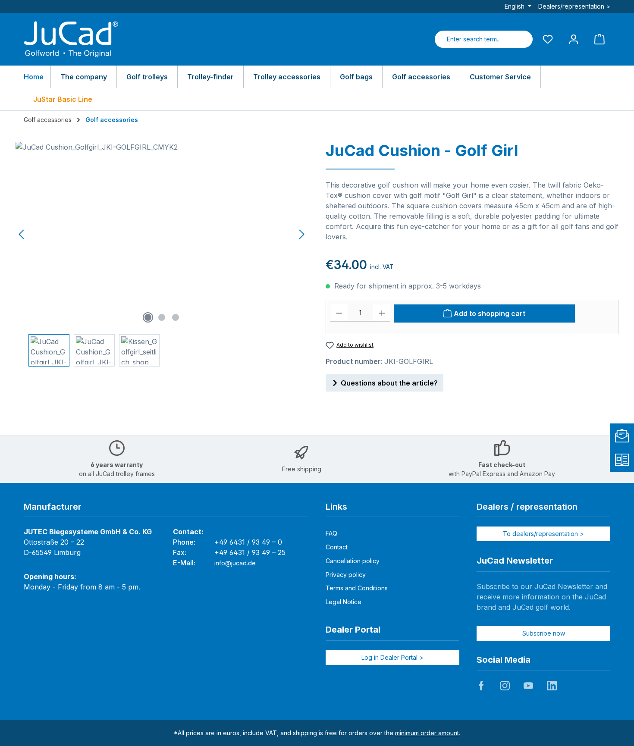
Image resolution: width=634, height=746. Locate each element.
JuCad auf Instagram (504, 685)
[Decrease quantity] (339, 313)
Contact (337, 547)
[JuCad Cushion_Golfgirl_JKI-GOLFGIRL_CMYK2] (162, 234)
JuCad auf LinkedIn (551, 685)
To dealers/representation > (543, 533)
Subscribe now (543, 633)
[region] (162, 254)
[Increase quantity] (382, 313)
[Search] (522, 39)
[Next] (301, 234)
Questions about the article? (389, 383)
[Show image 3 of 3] (175, 317)
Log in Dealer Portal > (392, 657)
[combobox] (473, 39)
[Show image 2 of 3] (161, 317)
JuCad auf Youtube (528, 685)
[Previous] (22, 234)
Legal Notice (343, 601)
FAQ (331, 533)
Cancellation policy (353, 560)
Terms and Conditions (357, 588)
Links (336, 507)
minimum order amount (427, 733)
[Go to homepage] (71, 39)
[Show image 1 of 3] (147, 317)
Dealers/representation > (574, 6)
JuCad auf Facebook (481, 685)
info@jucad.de (235, 563)
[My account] (573, 39)
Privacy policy (346, 574)
